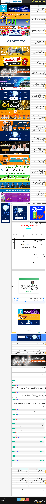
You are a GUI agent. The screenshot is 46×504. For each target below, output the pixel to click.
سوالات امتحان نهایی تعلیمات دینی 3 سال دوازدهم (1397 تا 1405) (39, 163)
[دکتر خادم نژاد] (15, 105)
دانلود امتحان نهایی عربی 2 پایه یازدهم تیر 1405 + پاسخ (39, 94)
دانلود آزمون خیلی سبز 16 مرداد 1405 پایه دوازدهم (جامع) (39, 49)
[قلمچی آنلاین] (15, 88)
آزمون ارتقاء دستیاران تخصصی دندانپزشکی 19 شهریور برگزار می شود (38, 162)
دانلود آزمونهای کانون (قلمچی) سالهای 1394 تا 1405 (40, 175)
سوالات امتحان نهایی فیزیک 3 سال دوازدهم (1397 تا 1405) (21, 471)
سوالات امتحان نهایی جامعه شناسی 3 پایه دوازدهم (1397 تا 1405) (39, 98)
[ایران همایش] (15, 170)
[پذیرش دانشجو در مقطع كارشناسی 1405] (15, 82)
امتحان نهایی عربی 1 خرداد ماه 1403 (28, 326)
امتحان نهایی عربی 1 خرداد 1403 (35, 326)
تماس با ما (38, 498)
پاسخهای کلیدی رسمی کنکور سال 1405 (41, 8)
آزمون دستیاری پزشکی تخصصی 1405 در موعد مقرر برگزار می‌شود (39, 129)
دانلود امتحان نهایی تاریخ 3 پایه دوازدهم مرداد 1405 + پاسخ (39, 82)
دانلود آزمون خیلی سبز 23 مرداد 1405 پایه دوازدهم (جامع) (39, 484)
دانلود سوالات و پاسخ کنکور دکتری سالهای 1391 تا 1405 (40, 179)
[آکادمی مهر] (15, 115)
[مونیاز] (15, 187)
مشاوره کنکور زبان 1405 (23, 489)
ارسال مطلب (44, 498)
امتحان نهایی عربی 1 (40, 326)
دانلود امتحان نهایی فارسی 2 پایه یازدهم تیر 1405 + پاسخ (39, 149)
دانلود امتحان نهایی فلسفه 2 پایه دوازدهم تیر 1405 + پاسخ (22, 351)
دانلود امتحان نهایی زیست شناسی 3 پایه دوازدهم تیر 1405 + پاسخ (38, 106)
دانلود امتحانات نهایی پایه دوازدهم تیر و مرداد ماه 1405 (40, 41)
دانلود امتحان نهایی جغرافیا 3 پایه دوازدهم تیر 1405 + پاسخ (39, 138)
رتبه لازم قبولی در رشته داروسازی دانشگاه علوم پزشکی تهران (39, 171)
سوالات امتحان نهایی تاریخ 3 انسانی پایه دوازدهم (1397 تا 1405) (39, 93)
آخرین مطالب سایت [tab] (42, 469)
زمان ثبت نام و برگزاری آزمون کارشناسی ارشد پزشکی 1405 (39, 160)
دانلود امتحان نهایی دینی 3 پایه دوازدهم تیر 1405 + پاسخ (39, 153)
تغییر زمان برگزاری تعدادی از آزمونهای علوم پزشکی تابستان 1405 (39, 194)
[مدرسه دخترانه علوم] (15, 126)
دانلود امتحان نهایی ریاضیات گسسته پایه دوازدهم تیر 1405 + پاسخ (38, 97)
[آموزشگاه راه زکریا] (15, 152)
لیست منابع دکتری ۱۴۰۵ (44, 494)
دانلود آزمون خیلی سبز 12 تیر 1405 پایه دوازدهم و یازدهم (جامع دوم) (38, 172)
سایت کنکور (41, 250)
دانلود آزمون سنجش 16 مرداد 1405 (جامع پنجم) (40, 50)
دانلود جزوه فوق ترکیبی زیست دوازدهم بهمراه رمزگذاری (40, 147)
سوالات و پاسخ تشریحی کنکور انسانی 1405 (41, 11)
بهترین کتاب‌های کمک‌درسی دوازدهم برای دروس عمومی (40, 42)
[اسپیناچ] (15, 197)
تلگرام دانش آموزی (26, 500)
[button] (12, 286)
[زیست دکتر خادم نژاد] (15, 32)
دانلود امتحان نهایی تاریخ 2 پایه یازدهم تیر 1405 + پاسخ (39, 120)
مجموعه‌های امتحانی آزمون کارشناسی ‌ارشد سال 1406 (40, 192)
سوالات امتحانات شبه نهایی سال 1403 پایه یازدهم (22, 479)
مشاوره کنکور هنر (30, 490)
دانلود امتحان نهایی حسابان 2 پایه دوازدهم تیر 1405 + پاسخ (39, 137)
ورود (12, 371)
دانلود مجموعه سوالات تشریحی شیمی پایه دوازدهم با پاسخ (39, 195)
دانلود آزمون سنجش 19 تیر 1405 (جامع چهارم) (40, 51)
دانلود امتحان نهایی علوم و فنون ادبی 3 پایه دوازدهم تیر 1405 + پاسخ (38, 65)
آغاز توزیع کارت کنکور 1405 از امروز (42, 33)
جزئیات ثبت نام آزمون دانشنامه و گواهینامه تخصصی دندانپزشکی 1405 (38, 141)
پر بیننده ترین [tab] (25, 469)
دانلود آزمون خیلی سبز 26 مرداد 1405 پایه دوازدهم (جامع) (39, 23)
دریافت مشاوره (28, 289)
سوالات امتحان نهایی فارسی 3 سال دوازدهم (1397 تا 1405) (39, 150)
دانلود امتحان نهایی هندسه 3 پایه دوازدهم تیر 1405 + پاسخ (39, 64)
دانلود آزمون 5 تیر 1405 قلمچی (42, 184)
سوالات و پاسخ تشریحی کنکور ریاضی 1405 (41, 10)
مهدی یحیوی (45, 495)
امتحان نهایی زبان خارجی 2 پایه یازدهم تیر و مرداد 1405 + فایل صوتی (38, 343)
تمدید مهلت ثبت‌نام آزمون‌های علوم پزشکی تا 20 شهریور (39, 84)
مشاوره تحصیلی (23, 493)
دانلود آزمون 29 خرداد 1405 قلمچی (41, 193)
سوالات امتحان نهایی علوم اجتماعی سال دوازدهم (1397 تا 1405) (39, 99)
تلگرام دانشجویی (22, 500)
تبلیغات (35, 498)
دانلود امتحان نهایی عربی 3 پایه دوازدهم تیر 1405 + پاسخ (39, 63)
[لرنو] (15, 61)
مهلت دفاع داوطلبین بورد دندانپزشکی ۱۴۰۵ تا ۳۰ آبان (40, 183)
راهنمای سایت (40, 498)
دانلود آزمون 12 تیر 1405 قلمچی (42, 173)
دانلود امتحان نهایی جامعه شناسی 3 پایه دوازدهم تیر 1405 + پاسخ (39, 87)
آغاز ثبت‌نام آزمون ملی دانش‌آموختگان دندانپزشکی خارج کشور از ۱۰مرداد (38, 181)
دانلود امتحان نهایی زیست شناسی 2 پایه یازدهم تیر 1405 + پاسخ (39, 60)
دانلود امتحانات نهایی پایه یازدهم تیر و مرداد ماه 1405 (40, 52)
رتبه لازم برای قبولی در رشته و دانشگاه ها (41, 174)
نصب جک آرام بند (37, 489)
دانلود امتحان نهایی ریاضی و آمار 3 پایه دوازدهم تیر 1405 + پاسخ (39, 107)
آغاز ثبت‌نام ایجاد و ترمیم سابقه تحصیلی (41, 185)
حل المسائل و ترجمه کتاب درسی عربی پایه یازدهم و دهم (39, 125)
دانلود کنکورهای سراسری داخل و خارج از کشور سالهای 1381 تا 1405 (38, 478)
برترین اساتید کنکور (44, 493)
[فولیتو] (15, 27)
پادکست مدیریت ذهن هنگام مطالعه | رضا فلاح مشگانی (40, 56)
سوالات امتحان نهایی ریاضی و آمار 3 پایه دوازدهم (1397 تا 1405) (39, 132)
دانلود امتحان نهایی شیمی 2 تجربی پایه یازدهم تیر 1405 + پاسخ (39, 85)
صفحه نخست (43, 203)
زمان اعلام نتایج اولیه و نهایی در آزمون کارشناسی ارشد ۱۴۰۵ (39, 140)
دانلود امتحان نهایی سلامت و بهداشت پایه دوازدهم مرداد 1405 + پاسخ (38, 67)
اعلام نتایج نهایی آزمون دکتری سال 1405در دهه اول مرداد (39, 128)
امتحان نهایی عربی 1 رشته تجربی (15, 326)
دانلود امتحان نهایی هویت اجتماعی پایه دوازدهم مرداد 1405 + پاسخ (38, 61)
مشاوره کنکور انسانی (30, 494)
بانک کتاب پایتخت (37, 494)
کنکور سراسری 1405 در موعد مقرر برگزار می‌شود (40, 139)
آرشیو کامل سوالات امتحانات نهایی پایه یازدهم (40, 104)
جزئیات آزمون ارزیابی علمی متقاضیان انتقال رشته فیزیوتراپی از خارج (38, 182)
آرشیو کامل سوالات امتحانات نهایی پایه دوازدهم (22, 480)
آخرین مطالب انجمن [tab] (34, 469)
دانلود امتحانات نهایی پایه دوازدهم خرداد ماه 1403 (22, 483)
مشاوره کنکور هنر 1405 (30, 489)
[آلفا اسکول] (15, 41)
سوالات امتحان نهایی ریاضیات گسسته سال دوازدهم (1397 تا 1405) (38, 131)
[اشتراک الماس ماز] (15, 95)
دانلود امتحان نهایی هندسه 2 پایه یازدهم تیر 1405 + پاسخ (39, 62)
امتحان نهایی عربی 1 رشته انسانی (22, 326)
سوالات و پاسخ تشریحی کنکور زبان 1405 (41, 12)
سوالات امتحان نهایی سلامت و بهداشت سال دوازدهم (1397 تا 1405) (38, 96)
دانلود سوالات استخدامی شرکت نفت (29, 493)
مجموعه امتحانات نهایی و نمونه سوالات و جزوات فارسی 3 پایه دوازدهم (38, 151)
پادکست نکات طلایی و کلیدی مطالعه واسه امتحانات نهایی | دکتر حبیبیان (38, 164)
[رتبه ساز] (15, 22)
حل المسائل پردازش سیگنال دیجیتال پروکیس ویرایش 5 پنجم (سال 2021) (38, 482)
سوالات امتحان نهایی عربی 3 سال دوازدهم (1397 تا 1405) (39, 121)
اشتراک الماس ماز (37, 490)
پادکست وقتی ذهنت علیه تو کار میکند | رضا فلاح (40, 197)
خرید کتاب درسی (44, 490)
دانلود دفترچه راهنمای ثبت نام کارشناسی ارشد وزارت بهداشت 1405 (39, 53)
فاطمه (17, 445)
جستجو (1, 4)
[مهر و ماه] (15, 8)
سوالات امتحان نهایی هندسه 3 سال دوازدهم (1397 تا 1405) (39, 77)
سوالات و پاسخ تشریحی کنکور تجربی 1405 (41, 9)
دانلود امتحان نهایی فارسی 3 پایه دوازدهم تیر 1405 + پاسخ (39, 148)
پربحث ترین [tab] (16, 469)
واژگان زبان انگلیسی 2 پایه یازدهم (42, 114)
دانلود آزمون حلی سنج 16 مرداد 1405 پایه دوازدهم (40, 55)
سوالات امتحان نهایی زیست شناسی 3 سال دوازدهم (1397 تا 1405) (38, 130)
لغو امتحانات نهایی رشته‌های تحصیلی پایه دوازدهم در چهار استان (39, 142)
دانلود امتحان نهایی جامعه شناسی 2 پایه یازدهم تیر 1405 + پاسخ (39, 95)
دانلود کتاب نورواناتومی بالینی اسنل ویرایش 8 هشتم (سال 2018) (39, 190)
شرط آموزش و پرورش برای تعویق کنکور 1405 (41, 127)
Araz (43, 441)
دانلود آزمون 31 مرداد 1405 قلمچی (42, 7)
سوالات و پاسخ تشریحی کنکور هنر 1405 (41, 477)
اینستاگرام (19, 500)
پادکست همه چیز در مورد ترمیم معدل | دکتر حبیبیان (40, 186)
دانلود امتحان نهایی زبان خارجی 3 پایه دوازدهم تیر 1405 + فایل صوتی (38, 88)
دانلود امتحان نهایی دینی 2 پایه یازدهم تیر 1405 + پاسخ (39, 352)
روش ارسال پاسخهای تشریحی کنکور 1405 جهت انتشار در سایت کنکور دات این (37, 479)
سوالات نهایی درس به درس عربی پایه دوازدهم (40, 126)
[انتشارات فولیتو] (15, 71)
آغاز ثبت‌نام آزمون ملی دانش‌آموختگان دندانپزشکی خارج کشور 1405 (38, 72)
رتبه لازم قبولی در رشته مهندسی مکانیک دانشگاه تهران (40, 169)
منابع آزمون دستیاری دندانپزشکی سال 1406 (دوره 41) (40, 83)
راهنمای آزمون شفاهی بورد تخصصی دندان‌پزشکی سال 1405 (39, 118)
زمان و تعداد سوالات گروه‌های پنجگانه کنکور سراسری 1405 (39, 18)
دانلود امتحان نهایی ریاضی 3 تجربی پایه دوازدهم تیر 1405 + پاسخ (39, 119)
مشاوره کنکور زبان (23, 490)
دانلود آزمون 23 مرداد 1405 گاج (42, 40)
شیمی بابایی (38, 493)
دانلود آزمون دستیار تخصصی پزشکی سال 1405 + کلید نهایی (39, 43)
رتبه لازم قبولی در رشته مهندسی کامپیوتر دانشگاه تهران (40, 170)
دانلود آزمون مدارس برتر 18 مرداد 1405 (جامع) (40, 54)
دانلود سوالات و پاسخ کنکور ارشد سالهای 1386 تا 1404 (40, 152)
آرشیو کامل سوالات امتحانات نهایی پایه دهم (41, 105)
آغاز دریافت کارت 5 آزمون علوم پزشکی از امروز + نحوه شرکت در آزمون (38, 30)
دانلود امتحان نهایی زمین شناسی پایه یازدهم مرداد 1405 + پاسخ (39, 66)
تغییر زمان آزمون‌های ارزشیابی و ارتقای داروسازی (40, 180)
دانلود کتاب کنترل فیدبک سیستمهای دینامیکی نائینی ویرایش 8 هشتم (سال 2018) (37, 481)
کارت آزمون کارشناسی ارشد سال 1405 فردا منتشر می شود (39, 161)
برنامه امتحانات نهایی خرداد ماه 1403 (31, 253)
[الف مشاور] (15, 160)
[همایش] (15, 146)
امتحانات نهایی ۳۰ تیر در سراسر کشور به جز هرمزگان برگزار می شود (38, 116)
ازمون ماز (45, 489)
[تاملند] (29, 317)
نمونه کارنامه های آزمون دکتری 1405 (41, 117)
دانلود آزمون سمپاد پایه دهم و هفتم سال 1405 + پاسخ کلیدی (39, 191)
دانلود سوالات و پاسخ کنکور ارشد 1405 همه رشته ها (40, 108)
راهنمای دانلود (15, 301)
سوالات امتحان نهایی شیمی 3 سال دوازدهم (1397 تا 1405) (21, 473)
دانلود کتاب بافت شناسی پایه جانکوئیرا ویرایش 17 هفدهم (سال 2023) (38, 196)
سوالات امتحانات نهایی (39, 203)
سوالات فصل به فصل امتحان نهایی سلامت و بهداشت (40, 201)
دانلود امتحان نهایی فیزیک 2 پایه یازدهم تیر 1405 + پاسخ (39, 86)
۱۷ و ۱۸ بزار (18, 426)
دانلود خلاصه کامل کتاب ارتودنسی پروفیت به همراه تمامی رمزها (39, 115)
